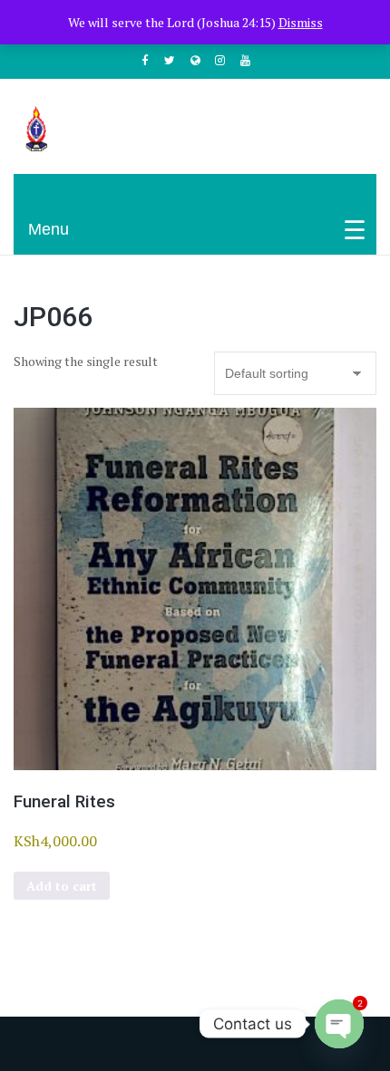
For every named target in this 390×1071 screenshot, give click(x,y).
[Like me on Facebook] (145, 60)
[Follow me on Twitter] (169, 60)
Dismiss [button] (300, 22)
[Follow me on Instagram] (220, 60)
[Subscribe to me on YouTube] (246, 60)
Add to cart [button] (61, 885)
